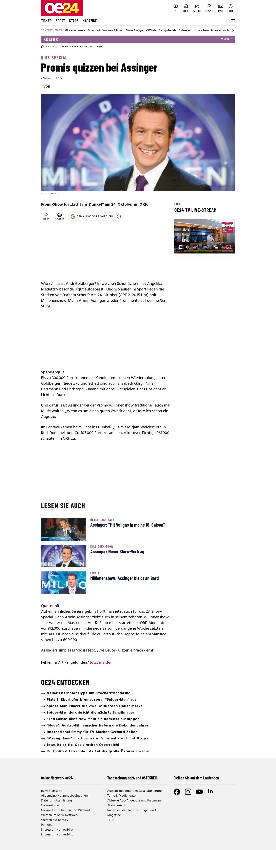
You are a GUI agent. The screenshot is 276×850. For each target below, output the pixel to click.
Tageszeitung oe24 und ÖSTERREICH (133, 777)
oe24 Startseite (51, 791)
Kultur (50, 39)
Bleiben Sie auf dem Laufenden (196, 777)
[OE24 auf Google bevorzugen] (118, 216)
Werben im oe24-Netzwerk (59, 815)
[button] (181, 247)
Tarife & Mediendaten (122, 795)
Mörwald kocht (220, 30)
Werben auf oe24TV (54, 820)
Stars (73, 20)
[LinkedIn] (211, 792)
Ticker (46, 20)
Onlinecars (184, 30)
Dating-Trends (167, 30)
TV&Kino (63, 46)
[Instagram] (188, 792)
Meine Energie (134, 30)
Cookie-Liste (50, 805)
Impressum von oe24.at (57, 829)
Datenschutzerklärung (56, 800)
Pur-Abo (47, 825)
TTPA (110, 820)
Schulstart (94, 30)
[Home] (42, 46)
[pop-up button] (222, 247)
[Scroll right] (233, 31)
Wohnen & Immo (112, 30)
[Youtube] (199, 792)
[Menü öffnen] (233, 21)
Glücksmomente (75, 30)
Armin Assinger (92, 301)
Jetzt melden (101, 662)
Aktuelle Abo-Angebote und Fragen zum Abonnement (135, 803)
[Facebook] (177, 792)
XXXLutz (150, 30)
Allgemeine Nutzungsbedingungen (65, 795)
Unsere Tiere (201, 30)
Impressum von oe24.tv (57, 834)
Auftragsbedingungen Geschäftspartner (135, 791)
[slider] (194, 247)
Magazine (89, 20)
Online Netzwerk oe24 (57, 777)
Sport (60, 20)
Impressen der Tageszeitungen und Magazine (131, 813)
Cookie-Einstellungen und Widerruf (65, 810)
